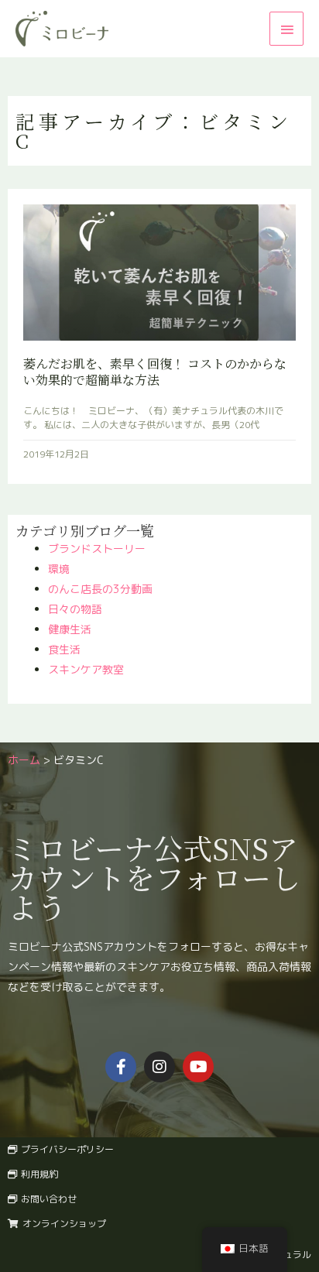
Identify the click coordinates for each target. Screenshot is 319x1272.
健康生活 (69, 629)
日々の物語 (75, 609)
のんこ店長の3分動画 (100, 588)
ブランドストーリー (97, 548)
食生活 (64, 649)
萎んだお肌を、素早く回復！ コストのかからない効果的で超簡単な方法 (154, 372)
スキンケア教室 (86, 669)
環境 (59, 568)
